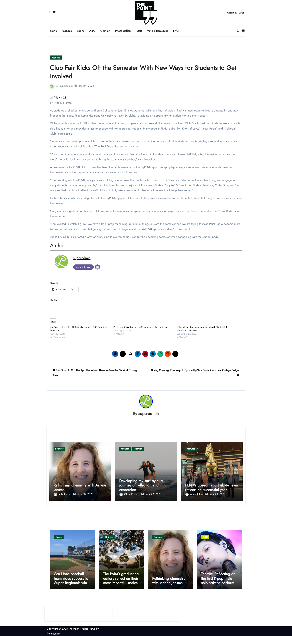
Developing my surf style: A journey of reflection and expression (141, 485)
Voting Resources (157, 31)
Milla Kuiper (65, 494)
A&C (93, 29)
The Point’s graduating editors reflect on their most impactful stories (121, 578)
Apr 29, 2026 (154, 494)
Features (68, 29)
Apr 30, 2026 (85, 494)
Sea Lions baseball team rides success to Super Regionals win (71, 578)
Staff (139, 31)
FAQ (176, 31)
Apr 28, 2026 (218, 494)
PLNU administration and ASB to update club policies (140, 327)
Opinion (106, 29)
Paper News (88, 629)
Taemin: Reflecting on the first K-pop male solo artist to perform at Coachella (218, 580)
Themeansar (53, 633)
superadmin (66, 86)
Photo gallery (123, 31)
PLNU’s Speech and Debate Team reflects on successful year (211, 487)
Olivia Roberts (132, 494)
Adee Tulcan (197, 494)
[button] (243, 30)
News (53, 31)
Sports (82, 29)
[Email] (97, 267)
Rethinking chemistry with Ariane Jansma (80, 487)
